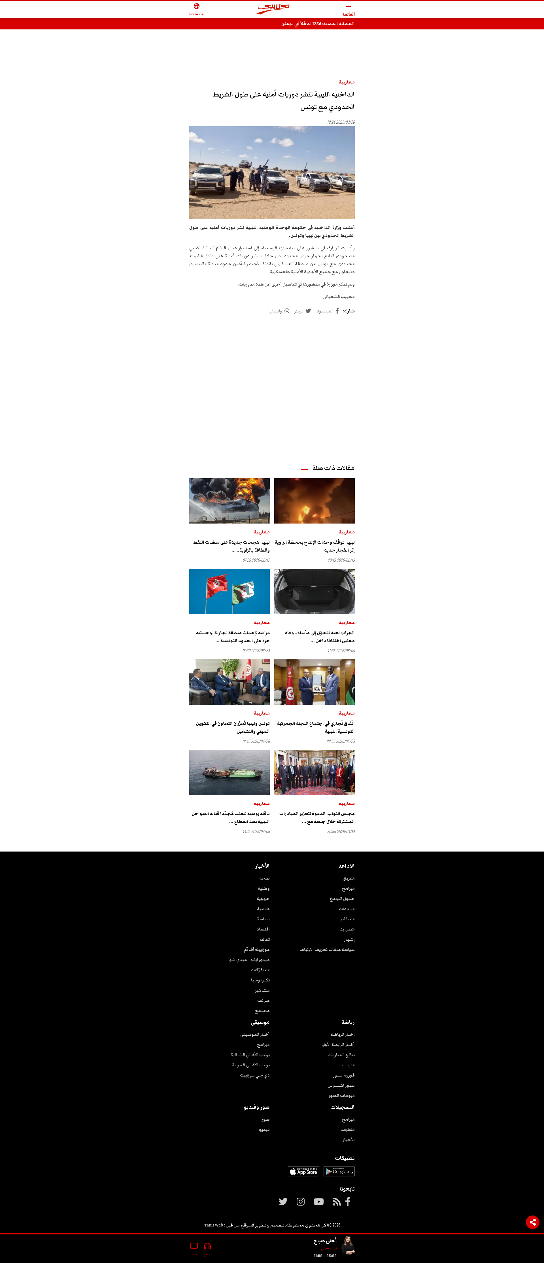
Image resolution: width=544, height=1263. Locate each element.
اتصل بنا (347, 929)
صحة (264, 878)
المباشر (348, 918)
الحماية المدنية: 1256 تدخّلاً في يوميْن (318, 23)
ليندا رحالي (329, 1248)
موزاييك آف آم (257, 949)
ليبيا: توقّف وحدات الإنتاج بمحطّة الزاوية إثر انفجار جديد (315, 546)
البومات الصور (341, 1095)
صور (266, 1119)
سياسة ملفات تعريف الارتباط (327, 949)
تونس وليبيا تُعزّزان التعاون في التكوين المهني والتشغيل (233, 727)
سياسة (263, 918)
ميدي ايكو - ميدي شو (249, 959)
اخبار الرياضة (343, 1034)
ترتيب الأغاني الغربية (251, 1065)
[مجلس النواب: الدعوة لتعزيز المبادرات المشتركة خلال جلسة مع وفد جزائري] (314, 772)
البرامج (348, 888)
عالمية (263, 908)
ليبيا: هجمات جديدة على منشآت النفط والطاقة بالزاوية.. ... (231, 546)
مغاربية (347, 82)
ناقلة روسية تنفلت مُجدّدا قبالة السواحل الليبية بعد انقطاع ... (231, 817)
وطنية (264, 888)
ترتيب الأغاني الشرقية (250, 1054)
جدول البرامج (342, 898)
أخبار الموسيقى (255, 1034)
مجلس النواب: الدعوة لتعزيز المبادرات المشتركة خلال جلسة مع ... (317, 817)
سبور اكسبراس (341, 1085)
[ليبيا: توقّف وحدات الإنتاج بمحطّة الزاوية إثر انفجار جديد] (314, 501)
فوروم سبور (344, 1075)
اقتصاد (263, 929)
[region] (272, 51)
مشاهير (262, 990)
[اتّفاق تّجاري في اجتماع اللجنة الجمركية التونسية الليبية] (314, 682)
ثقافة (265, 939)
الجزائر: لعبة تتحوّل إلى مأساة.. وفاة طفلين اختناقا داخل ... (320, 636)
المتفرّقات (260, 969)
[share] (532, 1222)
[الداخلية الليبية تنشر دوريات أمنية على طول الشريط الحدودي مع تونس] (272, 172)
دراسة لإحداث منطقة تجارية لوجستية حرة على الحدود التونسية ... (233, 636)
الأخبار (349, 1139)
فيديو (264, 1129)
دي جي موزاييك (255, 1075)
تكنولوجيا (260, 980)
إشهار (349, 939)
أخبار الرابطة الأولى (337, 1044)
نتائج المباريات (341, 1054)
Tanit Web (213, 1225)
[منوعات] (348, 1246)
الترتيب (348, 1065)
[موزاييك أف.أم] (273, 9)
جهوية (263, 898)
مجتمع (262, 1010)
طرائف (263, 1000)
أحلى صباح (325, 1241)
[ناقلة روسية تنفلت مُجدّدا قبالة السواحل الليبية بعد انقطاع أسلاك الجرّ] (229, 772)
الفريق (349, 878)
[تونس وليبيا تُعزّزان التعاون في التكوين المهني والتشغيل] (229, 682)
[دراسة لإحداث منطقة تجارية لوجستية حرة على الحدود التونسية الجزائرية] (229, 591)
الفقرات (348, 1129)
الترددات (347, 908)
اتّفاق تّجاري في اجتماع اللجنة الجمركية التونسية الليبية (316, 727)
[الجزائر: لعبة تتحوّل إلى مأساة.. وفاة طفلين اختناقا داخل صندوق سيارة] (314, 591)
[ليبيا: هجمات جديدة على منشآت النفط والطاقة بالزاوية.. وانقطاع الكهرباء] (229, 501)
